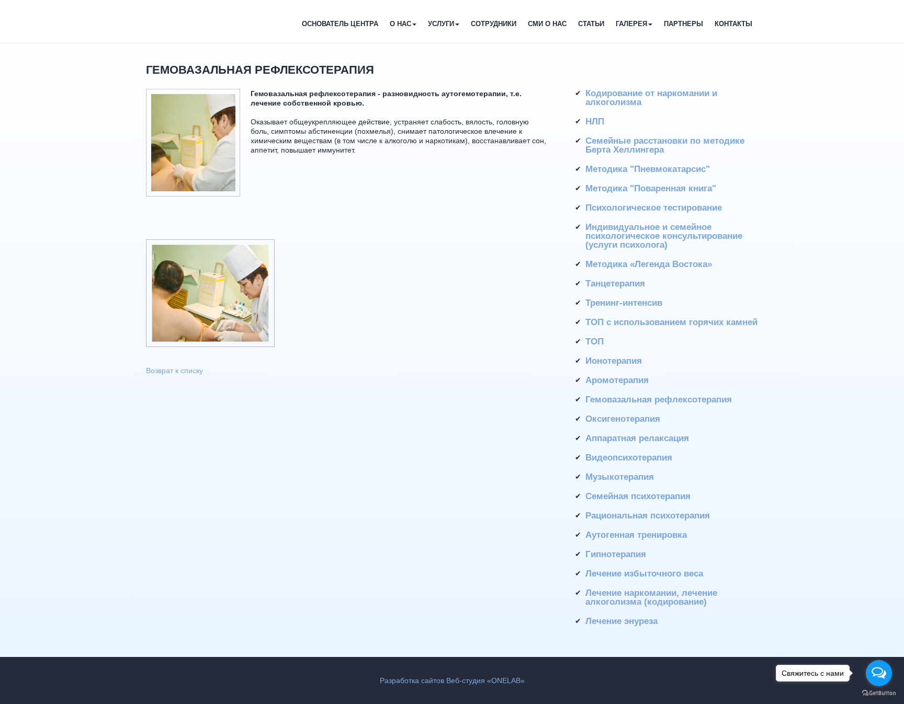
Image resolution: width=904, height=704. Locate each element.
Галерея (631, 24)
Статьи (591, 24)
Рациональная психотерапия (647, 516)
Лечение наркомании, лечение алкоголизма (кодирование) (651, 597)
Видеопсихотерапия (628, 458)
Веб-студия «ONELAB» (485, 680)
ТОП (594, 342)
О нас (400, 24)
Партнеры (683, 24)
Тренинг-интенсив (623, 303)
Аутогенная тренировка (636, 535)
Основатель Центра (340, 24)
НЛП (594, 121)
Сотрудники (493, 24)
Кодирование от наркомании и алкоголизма (651, 97)
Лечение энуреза (621, 621)
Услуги (441, 24)
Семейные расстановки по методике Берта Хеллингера (664, 145)
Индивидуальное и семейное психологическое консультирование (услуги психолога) (663, 236)
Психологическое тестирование (653, 208)
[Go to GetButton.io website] (879, 693)
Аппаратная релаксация (637, 438)
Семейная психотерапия (638, 496)
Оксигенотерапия (622, 419)
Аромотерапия (617, 380)
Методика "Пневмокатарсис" (647, 169)
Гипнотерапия (615, 554)
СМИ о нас (547, 24)
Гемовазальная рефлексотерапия (658, 400)
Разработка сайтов (412, 680)
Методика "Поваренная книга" (650, 188)
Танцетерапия (615, 283)
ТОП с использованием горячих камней (671, 322)
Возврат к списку (174, 370)
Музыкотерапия (619, 477)
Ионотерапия (613, 361)
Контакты (733, 24)
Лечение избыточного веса (644, 574)
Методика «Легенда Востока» (648, 264)
